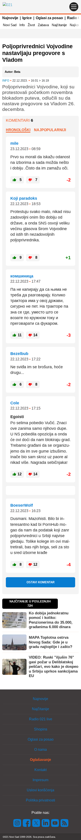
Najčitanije (59, 25)
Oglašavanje (40, 760)
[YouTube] (55, 823)
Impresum (40, 780)
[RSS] (64, 823)
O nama (40, 749)
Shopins (40, 729)
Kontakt (40, 770)
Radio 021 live (40, 719)
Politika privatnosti (40, 800)
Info (22, 25)
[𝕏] (36, 823)
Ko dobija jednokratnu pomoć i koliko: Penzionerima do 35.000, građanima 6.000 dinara (50, 620)
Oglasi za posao (49, 18)
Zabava (43, 25)
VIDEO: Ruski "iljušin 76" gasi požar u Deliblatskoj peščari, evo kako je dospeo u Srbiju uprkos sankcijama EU (53, 666)
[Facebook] (27, 823)
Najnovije (10, 18)
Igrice (27, 18)
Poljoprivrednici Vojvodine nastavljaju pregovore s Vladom (37, 53)
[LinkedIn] (45, 823)
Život (31, 25)
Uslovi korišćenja (40, 790)
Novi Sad (9, 25)
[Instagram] (17, 823)
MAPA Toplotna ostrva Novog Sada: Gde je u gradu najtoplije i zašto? (50, 642)
